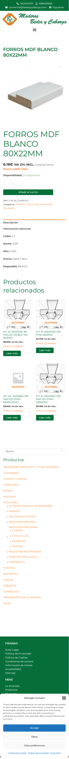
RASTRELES (10, 573)
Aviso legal (55, 753)
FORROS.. (18, 530)
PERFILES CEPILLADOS (23, 556)
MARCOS (14, 511)
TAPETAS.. (18, 546)
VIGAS (7, 603)
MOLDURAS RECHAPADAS (25, 551)
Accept (34, 727)
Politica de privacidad (38, 753)
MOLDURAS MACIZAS (22, 521)
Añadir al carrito (28, 192)
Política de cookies (17, 753)
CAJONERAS (11, 473)
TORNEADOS (11, 591)
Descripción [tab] (10, 222)
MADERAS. (9, 496)
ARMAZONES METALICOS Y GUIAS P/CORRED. (31, 467)
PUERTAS (9, 568)
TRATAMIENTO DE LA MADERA (22, 597)
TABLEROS (9, 585)
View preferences (34, 745)
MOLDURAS (10, 502)
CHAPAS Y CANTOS (15, 478)
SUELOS (8, 579)
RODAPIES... (19, 541)
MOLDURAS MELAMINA (23, 527)
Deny (34, 736)
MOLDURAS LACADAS (22, 516)
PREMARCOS (17, 562)
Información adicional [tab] (17, 228)
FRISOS (7, 490)
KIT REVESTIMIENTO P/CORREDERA (31, 506)
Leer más (12, 353)
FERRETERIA (11, 484)
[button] (64, 698)
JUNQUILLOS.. (20, 535)
